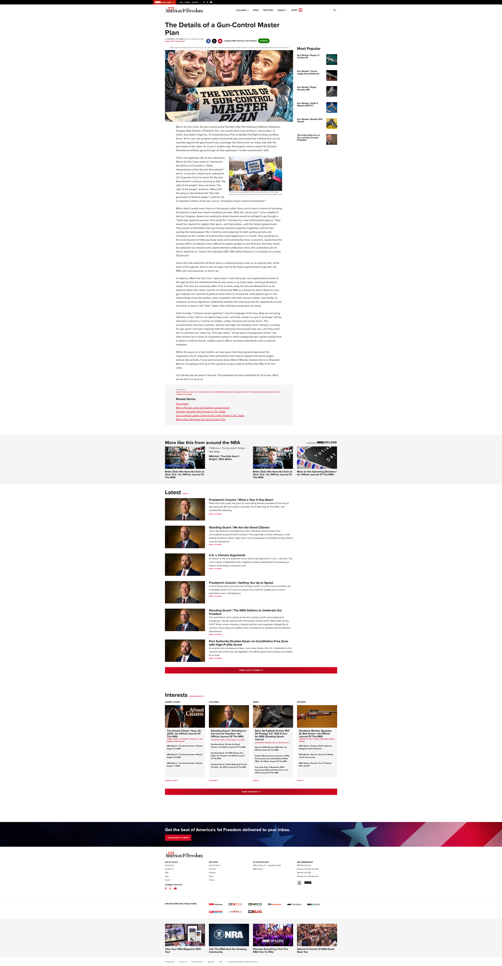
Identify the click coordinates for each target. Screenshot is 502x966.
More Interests (195, 696)
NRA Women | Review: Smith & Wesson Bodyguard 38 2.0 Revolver (315, 747)
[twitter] (214, 39)
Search (168, 880)
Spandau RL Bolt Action (309, 739)
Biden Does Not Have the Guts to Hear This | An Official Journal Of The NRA (184, 474)
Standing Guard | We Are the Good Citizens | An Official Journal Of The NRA (228, 745)
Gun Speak (182, 404)
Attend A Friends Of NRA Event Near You (315, 950)
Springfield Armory (263, 743)
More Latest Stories (261, 670)
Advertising (169, 865)
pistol (275, 743)
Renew (187, 2)
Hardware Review (327, 739)
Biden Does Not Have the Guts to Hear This (200, 419)
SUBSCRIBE (178, 837)
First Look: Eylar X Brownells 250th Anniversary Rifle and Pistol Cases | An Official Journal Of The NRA (271, 770)
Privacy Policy (170, 962)
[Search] (334, 10)
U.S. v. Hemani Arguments (227, 555)
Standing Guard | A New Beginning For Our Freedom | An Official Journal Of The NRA (229, 765)
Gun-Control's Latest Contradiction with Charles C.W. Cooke (210, 415)
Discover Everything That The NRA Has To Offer (270, 950)
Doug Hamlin (231, 740)
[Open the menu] (300, 10)
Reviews (301, 701)
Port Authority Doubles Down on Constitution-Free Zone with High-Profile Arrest (248, 643)
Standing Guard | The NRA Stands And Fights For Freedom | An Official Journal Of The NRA (228, 756)
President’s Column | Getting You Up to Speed (241, 582)
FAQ (166, 872)
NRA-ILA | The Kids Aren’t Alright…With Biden (224, 457)
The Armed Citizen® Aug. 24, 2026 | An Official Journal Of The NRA (184, 733)
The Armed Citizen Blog (189, 739)
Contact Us (169, 869)
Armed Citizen (172, 701)
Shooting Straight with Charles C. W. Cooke (201, 411)
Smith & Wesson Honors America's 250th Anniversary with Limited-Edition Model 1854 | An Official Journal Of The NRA (272, 758)
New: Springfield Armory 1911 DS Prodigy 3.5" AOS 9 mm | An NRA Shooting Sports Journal (272, 735)
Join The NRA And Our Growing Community (228, 950)
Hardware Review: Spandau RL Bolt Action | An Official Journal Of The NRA (315, 733)
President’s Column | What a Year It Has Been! (241, 499)
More (185, 493)
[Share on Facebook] (208, 39)
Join (181, 2)
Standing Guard (218, 740)
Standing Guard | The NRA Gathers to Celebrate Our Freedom (245, 612)
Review (302, 741)
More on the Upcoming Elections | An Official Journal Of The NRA (317, 473)
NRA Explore (258, 869)
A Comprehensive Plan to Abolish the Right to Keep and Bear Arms (241, 392)
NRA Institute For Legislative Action (267, 865)
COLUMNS (241, 740)
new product (284, 743)
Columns (241, 10)
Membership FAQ (304, 872)
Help (167, 876)
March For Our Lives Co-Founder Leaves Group (203, 408)
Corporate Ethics (197, 962)
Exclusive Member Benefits (308, 869)
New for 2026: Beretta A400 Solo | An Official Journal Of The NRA (271, 748)
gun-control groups (203, 392)
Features (268, 10)
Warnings (211, 962)
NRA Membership (304, 865)
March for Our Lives (184, 392)
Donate (195, 2)
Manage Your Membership (307, 876)
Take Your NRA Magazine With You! (183, 950)
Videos (281, 10)
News (256, 10)
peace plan (274, 392)
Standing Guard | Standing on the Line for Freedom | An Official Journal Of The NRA (228, 733)
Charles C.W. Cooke (184, 394)
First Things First (177, 41)
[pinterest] (220, 39)
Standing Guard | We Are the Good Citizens (239, 527)
